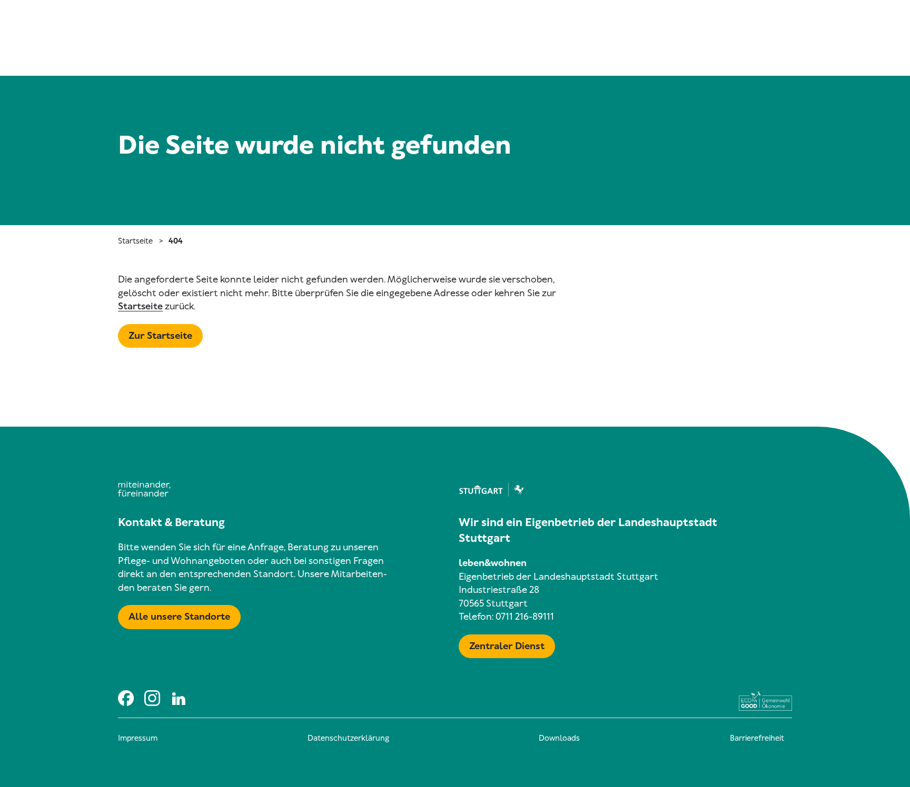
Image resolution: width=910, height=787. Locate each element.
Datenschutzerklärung (348, 738)
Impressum (137, 738)
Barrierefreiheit (757, 738)
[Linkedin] (178, 697)
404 (176, 241)
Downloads (559, 738)
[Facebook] (126, 697)
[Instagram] (152, 697)
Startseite (135, 241)
